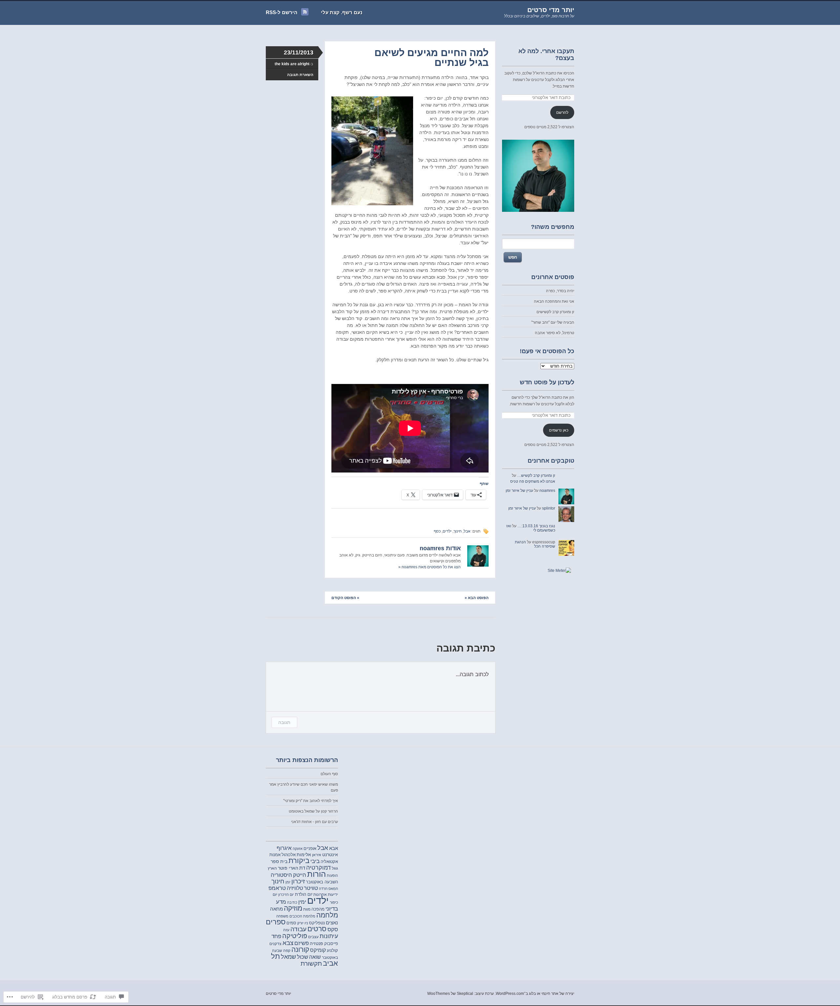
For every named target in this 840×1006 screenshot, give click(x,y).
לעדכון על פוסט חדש (547, 382)
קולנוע (332, 950)
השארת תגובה (300, 74)
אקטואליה (329, 861)
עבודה (298, 929)
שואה (315, 957)
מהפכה (318, 909)
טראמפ (277, 888)
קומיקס (318, 950)
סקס (332, 929)
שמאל (288, 956)
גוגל (335, 868)
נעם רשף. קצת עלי (341, 12)
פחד (276, 936)
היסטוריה (281, 875)
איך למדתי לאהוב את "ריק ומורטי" (310, 800)
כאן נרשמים (558, 430)
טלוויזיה (295, 888)
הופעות (332, 875)
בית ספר (279, 861)
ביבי (315, 861)
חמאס (333, 889)
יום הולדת (303, 894)
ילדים (447, 531)
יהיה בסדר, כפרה (560, 291)
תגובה (284, 722)
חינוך (457, 531)
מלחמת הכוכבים (302, 916)
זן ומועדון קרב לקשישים (555, 312)
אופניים (310, 848)
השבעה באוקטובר (322, 881)
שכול (302, 957)
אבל (467, 531)
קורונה (300, 949)
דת (302, 868)
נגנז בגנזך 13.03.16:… (536, 526)
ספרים (275, 922)
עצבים (313, 937)
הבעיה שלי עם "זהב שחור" (552, 322)
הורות (316, 874)
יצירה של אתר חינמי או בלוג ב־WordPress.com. (534, 993)
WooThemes (438, 993)
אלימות (304, 854)
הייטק (299, 875)
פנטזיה (316, 943)
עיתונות (329, 936)
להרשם (562, 112)
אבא (333, 848)
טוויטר (311, 888)
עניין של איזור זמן (519, 490)
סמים (291, 922)
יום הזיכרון (286, 894)
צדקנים (275, 943)
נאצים (332, 922)
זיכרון (298, 881)
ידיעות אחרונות (325, 894)
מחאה (276, 909)
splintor (548, 508)
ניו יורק (302, 923)
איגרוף (284, 848)
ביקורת (298, 861)
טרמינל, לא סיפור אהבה (554, 333)
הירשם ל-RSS (281, 12)
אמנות (275, 855)
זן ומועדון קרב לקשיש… (536, 475)
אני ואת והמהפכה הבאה (554, 301)
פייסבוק (331, 943)
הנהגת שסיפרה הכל (535, 544)
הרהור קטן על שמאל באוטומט (313, 811)
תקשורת (311, 963)
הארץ (272, 868)
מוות (306, 909)
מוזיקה (293, 908)
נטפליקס (317, 922)
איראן (316, 855)
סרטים (316, 929)
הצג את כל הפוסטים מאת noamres (429, 567)
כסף (437, 531)
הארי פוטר (288, 868)
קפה (286, 950)
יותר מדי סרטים (550, 9)
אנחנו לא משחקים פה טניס (532, 481)
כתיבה (292, 902)
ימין (302, 901)
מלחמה (327, 915)
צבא (288, 942)
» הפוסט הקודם (345, 597)
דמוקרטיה (318, 867)
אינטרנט (330, 854)
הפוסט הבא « (477, 597)
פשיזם (301, 943)
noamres (547, 490)
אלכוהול (289, 854)
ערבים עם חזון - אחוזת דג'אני (314, 821)
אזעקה (298, 849)
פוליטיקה (294, 935)
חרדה (323, 889)
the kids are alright (292, 64)
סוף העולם (329, 774)
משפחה (282, 916)
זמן (287, 882)
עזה (286, 930)
